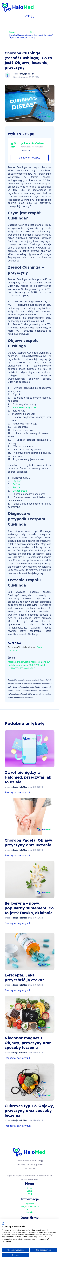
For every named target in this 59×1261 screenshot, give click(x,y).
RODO (30, 1209)
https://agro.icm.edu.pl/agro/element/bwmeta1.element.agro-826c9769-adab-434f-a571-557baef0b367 (29, 665)
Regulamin (29, 1203)
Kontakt (29, 1212)
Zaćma (16, 484)
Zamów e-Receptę (29, 157)
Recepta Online (34, 143)
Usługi (30, 1191)
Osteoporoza (20, 490)
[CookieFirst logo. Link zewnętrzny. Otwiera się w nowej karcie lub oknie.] (3, 1223)
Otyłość (16, 481)
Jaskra (16, 487)
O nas (29, 1188)
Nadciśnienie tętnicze (24, 407)
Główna (12, 32)
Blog (32, 32)
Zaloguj (29, 16)
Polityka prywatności (29, 1206)
